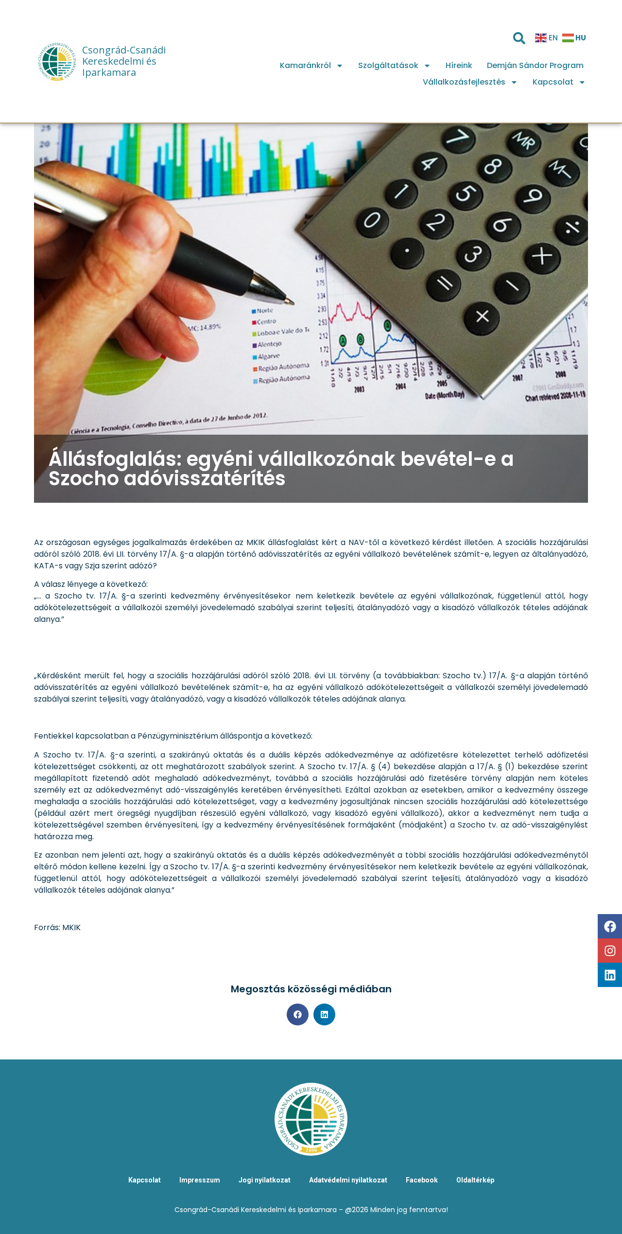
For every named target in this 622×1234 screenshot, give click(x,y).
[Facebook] (610, 926)
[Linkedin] (610, 975)
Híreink (459, 65)
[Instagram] (610, 950)
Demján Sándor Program (535, 65)
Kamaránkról (305, 65)
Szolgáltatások (388, 65)
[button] (298, 1014)
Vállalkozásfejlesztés (464, 82)
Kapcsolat (553, 82)
